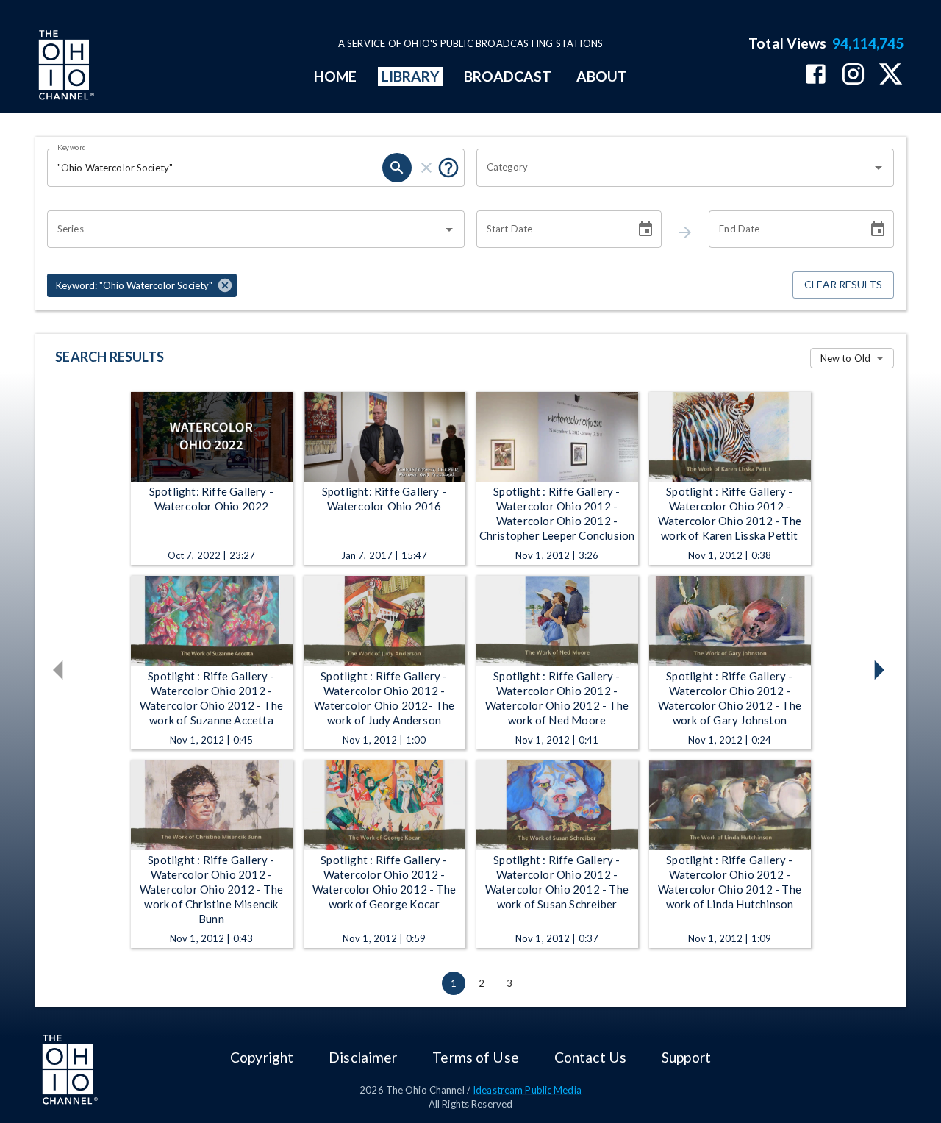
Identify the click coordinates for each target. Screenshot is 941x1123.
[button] (142, 285)
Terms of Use (475, 1057)
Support (686, 1057)
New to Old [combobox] (845, 358)
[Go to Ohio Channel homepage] (64, 67)
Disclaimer (363, 1057)
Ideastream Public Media (527, 1090)
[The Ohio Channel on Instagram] (853, 75)
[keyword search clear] (426, 167)
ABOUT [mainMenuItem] (601, 76)
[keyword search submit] (397, 167)
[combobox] (674, 167)
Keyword (72, 147)
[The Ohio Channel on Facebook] (816, 75)
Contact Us (590, 1057)
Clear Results (843, 284)
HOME (335, 76)
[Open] (878, 167)
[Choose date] (645, 229)
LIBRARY (411, 76)
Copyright (261, 1057)
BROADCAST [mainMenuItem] (508, 76)
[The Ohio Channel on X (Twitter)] (891, 75)
